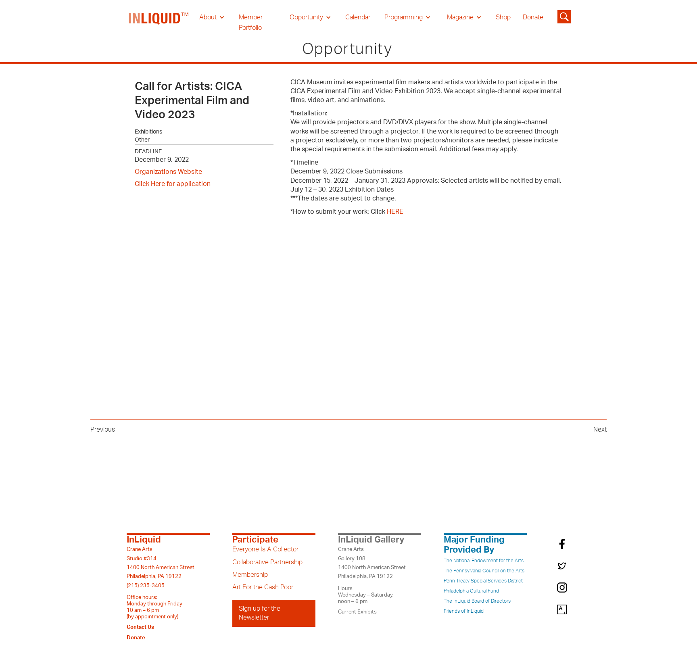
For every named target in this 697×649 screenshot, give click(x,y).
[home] (159, 22)
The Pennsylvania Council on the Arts (484, 570)
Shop (503, 17)
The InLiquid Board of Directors (477, 601)
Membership (250, 575)
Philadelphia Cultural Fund (471, 590)
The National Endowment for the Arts (484, 560)
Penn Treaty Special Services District (483, 580)
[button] (212, 17)
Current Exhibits (357, 611)
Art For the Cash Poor (262, 587)
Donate (533, 17)
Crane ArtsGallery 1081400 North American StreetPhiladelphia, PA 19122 (372, 563)
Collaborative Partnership (267, 562)
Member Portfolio (251, 22)
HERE (395, 212)
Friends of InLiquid (464, 611)
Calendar (357, 17)
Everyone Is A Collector (265, 549)
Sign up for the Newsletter (259, 613)
